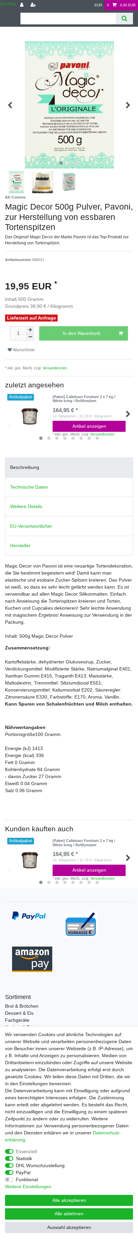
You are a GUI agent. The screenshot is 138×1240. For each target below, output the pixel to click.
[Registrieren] (34, 5)
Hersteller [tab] (20, 545)
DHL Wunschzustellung (40, 1165)
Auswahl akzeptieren (69, 1227)
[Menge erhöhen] (30, 330)
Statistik (24, 1158)
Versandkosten (55, 368)
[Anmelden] (22, 5)
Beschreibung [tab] (24, 467)
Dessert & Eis (19, 1013)
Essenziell (26, 1151)
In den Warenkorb (81, 333)
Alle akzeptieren (69, 1200)
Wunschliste (23, 350)
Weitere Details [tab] (26, 506)
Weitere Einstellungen (28, 1186)
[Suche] (124, 18)
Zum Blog (7, 4)
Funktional (27, 1179)
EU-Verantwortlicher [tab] (31, 526)
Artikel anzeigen (89, 426)
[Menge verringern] (30, 337)
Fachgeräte (17, 1020)
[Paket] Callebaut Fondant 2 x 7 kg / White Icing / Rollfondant (84, 399)
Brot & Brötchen (22, 1006)
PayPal (23, 1172)
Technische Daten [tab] (29, 487)
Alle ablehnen (69, 1213)
